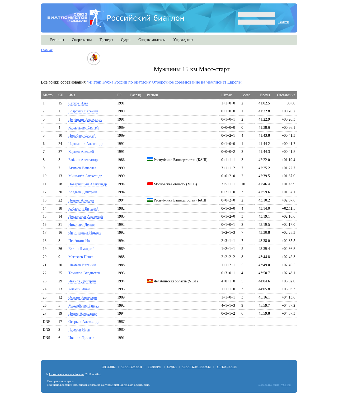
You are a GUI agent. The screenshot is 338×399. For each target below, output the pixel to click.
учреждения (183, 40)
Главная (47, 50)
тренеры (106, 40)
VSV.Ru (286, 384)
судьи (125, 40)
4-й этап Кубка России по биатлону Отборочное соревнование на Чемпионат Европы (164, 82)
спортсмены (82, 40)
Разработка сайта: (269, 384)
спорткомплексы (151, 40)
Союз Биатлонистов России (66, 374)
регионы (57, 40)
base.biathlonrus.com (120, 384)
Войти (283, 22)
